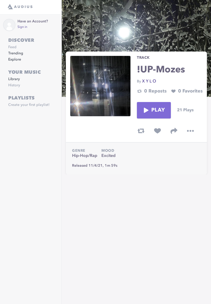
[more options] (190, 131)
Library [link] (14, 79)
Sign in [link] (22, 27)
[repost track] (141, 131)
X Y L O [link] (149, 81)
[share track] (174, 131)
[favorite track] (157, 131)
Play (158, 110)
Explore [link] (14, 59)
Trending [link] (15, 53)
